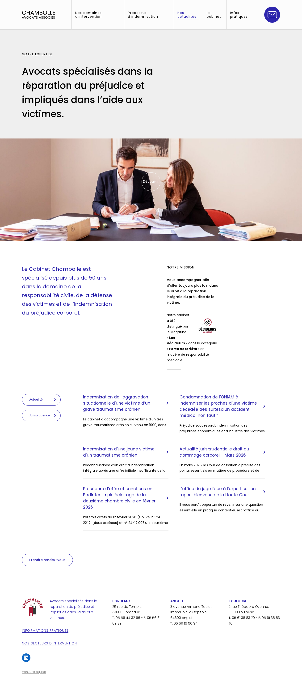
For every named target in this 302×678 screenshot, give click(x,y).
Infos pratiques (239, 14)
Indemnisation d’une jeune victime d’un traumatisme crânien (119, 452)
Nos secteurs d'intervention (49, 643)
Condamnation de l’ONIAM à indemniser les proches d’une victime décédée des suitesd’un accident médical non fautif (218, 406)
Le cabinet (214, 14)
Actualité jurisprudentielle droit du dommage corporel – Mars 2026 (214, 452)
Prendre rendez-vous (47, 559)
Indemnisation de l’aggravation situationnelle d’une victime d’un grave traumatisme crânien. (116, 403)
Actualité (36, 400)
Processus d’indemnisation (143, 14)
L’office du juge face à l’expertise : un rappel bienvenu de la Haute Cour (218, 492)
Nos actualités (186, 14)
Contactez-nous (272, 15)
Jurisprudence (39, 415)
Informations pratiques (45, 630)
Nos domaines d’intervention (88, 14)
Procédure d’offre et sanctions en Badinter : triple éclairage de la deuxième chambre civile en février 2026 (119, 498)
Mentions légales (34, 672)
